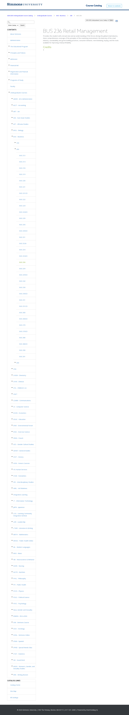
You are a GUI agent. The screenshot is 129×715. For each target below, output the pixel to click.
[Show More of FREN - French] (12, 437)
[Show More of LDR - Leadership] (12, 521)
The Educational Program (19, 46)
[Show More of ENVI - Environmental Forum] (12, 425)
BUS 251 (22, 300)
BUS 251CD (23, 306)
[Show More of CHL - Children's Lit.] (12, 387)
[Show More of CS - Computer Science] (12, 406)
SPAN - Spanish (18, 641)
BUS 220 (22, 181)
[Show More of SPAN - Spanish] (12, 641)
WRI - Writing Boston (20, 675)
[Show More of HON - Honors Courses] (12, 463)
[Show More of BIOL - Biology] (12, 130)
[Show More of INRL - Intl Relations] (12, 488)
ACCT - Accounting (19, 105)
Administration (15, 40)
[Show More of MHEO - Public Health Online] (12, 540)
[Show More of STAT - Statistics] (12, 653)
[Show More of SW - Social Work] (12, 659)
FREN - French (18, 438)
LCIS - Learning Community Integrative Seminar (22, 514)
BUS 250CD (23, 294)
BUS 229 (22, 218)
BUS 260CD (23, 319)
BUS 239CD (23, 275)
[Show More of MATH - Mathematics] (12, 534)
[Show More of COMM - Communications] (12, 400)
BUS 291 (22, 356)
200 (71, 16)
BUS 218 (22, 168)
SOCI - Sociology (19, 629)
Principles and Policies (17, 53)
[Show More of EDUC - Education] (12, 419)
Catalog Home (15, 685)
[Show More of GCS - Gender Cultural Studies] (12, 444)
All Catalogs (14, 697)
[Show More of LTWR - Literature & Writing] (12, 527)
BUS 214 (22, 162)
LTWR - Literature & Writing (23, 528)
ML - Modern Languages (21, 547)
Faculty (12, 86)
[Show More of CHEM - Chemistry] (12, 375)
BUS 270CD (23, 331)
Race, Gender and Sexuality (22, 610)
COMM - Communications (22, 400)
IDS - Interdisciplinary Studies (23, 482)
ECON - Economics (19, 413)
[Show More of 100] (15, 142)
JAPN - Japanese (18, 507)
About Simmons (15, 34)
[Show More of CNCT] (12, 393)
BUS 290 (22, 350)
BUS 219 (22, 174)
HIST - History (18, 457)
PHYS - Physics (18, 591)
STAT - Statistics (19, 654)
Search (22, 25)
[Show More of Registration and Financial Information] (9, 71)
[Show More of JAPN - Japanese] (12, 507)
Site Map (13, 691)
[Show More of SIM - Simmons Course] (12, 622)
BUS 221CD (23, 193)
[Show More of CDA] (12, 368)
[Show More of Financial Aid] (9, 65)
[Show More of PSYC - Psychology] (12, 603)
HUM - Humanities (19, 476)
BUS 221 (22, 187)
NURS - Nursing (18, 566)
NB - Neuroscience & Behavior (23, 560)
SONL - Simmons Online (21, 635)
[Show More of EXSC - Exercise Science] (12, 431)
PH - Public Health (19, 585)
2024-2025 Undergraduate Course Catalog (20, 16)
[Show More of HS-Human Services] (12, 469)
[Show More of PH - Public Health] (12, 584)
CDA (14, 369)
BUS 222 (22, 199)
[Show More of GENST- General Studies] (12, 450)
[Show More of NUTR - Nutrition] (12, 571)
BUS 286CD (23, 344)
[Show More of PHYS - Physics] (12, 590)
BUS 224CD (23, 212)
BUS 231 (22, 237)
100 (17, 143)
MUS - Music (17, 553)
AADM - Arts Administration (22, 99)
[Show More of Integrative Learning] (12, 494)
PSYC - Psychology (19, 604)
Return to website (114, 6)
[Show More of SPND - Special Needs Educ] (12, 647)
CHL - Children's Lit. (20, 388)
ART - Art (16, 111)
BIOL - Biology (18, 130)
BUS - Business (61, 16)
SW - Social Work (19, 660)
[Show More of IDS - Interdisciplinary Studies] (12, 481)
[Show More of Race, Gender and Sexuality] (12, 609)
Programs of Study (16, 80)
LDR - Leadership (19, 522)
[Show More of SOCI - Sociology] (12, 628)
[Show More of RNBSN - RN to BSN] (12, 615)
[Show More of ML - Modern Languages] (12, 546)
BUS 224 (22, 206)
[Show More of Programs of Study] (9, 79)
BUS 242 (22, 281)
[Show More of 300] (15, 362)
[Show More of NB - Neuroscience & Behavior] (12, 559)
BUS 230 (22, 225)
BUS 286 (22, 338)
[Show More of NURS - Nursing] (12, 565)
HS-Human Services (20, 469)
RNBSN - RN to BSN (20, 616)
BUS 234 (22, 250)
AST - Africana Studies (20, 124)
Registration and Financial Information (19, 73)
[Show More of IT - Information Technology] (12, 500)
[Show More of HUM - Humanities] (12, 475)
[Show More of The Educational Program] (9, 46)
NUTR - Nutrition (19, 572)
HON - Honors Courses (21, 463)
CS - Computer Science (21, 407)
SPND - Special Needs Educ (22, 647)
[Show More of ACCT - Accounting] (12, 105)
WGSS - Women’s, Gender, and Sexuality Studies (24, 667)
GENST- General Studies (21, 451)
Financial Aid (14, 65)
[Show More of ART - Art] (12, 111)
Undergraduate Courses (44, 16)
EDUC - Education (19, 419)
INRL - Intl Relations (20, 488)
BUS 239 (22, 269)
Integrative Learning (20, 495)
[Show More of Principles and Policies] (9, 52)
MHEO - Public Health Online (23, 541)
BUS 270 (22, 325)
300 (17, 363)
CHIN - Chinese (18, 382)
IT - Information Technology (23, 501)
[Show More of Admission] (9, 58)
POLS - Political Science (21, 597)
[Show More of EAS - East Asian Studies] (12, 117)
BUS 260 (22, 313)
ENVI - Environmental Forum (23, 426)
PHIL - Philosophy (19, 578)
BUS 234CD (23, 256)
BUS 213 (22, 155)
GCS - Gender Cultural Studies (23, 444)
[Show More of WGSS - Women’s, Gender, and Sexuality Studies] (12, 666)
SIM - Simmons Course (21, 622)
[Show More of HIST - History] (12, 456)
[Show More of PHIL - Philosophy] (12, 578)
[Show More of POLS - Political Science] (12, 597)
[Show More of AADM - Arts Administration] (12, 98)
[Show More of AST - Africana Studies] (12, 123)
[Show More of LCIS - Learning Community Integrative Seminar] (12, 513)
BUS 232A (22, 243)
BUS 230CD (23, 231)
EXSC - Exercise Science (21, 432)
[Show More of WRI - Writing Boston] (12, 674)
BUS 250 (22, 287)
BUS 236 (22, 262)
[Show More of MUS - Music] (12, 553)
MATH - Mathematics (20, 534)
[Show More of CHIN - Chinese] (12, 381)
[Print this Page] (116, 21)
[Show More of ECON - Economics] (12, 412)
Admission (13, 59)
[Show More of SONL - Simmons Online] (12, 634)
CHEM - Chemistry (19, 375)
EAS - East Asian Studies (21, 118)
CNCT (15, 394)
